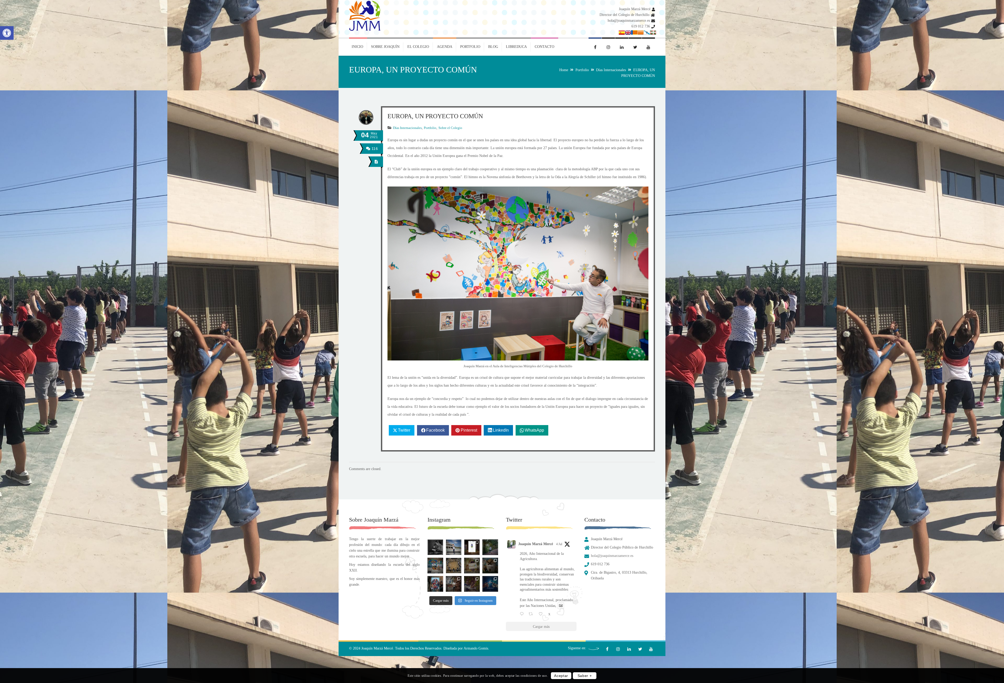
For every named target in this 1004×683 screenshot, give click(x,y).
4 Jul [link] (559, 544)
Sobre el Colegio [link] (450, 128)
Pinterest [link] (469, 430)
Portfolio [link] (582, 70)
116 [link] (374, 148)
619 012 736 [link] (640, 26)
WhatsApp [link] (534, 430)
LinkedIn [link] (501, 430)
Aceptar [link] (561, 676)
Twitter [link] (404, 430)
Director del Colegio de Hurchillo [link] (624, 15)
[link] (7, 33)
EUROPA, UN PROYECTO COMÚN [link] (435, 116)
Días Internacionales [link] (611, 70)
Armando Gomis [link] (476, 648)
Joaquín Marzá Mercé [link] (635, 9)
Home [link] (563, 70)
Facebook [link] (435, 430)
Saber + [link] (585, 676)
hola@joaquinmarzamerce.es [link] (629, 20)
